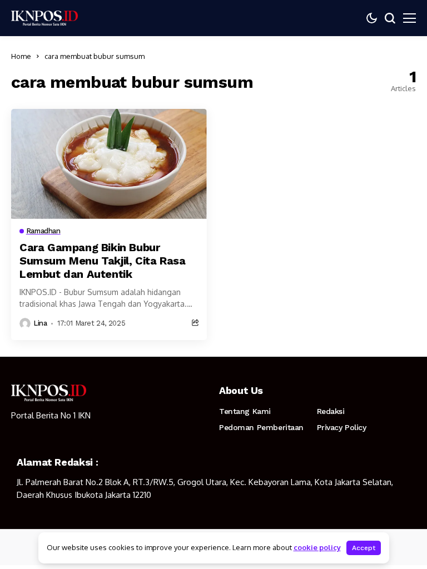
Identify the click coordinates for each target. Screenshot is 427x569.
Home (21, 56)
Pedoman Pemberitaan (261, 427)
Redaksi (331, 411)
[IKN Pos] (44, 18)
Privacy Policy (341, 427)
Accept (363, 548)
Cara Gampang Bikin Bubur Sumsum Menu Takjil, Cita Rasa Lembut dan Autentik (102, 261)
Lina (40, 323)
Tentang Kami (245, 411)
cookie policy (317, 547)
